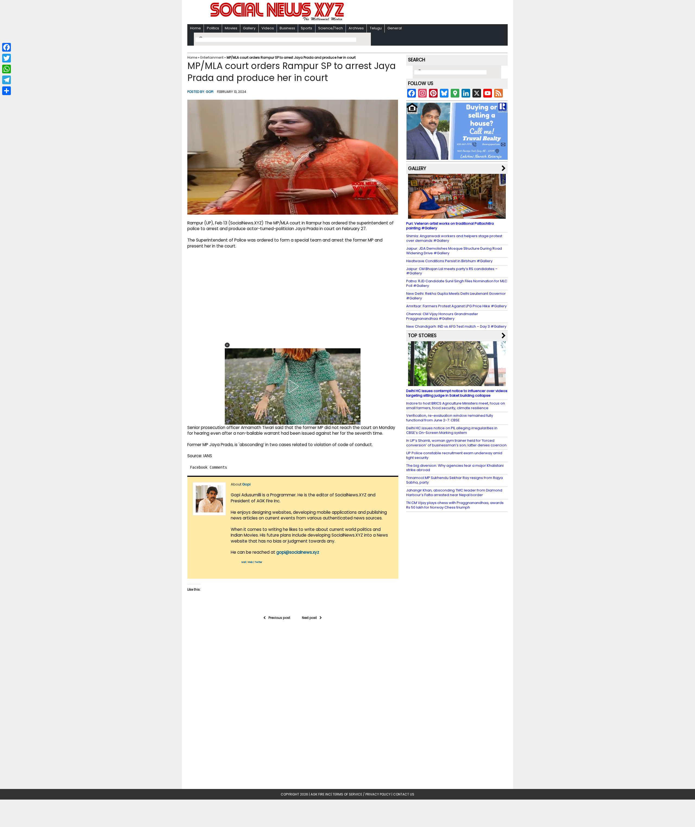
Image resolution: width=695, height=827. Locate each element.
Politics (213, 28)
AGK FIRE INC (321, 794)
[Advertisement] (418, 13)
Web (250, 562)
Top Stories (422, 335)
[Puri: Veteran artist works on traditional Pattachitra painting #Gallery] (457, 216)
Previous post (279, 617)
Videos (267, 28)
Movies (231, 28)
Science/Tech (330, 28)
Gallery (249, 28)
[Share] (6, 90)
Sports (306, 28)
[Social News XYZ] (278, 19)
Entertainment (211, 57)
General (394, 28)
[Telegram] (6, 79)
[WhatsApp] (6, 69)
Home (195, 28)
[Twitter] (6, 58)
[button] (227, 345)
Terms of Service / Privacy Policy (362, 794)
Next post (309, 617)
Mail (244, 562)
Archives (356, 28)
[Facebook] (6, 47)
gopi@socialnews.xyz (297, 552)
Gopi (209, 91)
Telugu (376, 28)
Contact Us (403, 794)
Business (287, 28)
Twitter (258, 562)
